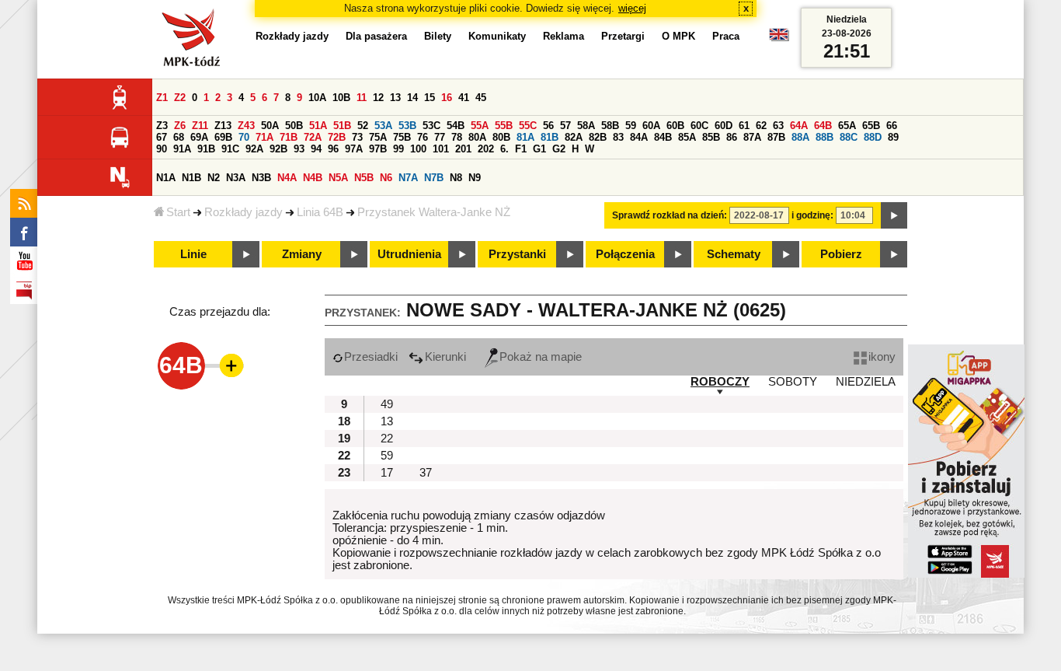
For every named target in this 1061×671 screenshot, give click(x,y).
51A (318, 125)
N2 (213, 177)
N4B (312, 177)
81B (549, 137)
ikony (882, 357)
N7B (434, 177)
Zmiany (302, 254)
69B (223, 137)
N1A (166, 177)
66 (891, 125)
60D (723, 125)
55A (480, 125)
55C (528, 125)
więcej (632, 8)
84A (639, 137)
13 (395, 97)
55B (504, 125)
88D (873, 137)
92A (254, 149)
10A (317, 97)
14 (412, 97)
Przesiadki (371, 357)
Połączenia (625, 254)
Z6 (180, 125)
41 (463, 97)
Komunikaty (497, 36)
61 (744, 125)
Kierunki (445, 357)
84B (663, 137)
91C (230, 149)
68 (178, 137)
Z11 (200, 125)
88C (848, 137)
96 (333, 149)
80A (477, 137)
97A (354, 149)
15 (429, 97)
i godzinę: (812, 215)
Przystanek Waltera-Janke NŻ (433, 212)
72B (337, 137)
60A (651, 125)
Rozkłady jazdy (243, 212)
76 (422, 137)
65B (871, 125)
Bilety (437, 36)
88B (824, 137)
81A (525, 137)
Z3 (162, 125)
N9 (474, 177)
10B (341, 97)
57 (565, 125)
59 (630, 125)
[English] (779, 38)
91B (206, 149)
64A (799, 125)
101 (441, 149)
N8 (456, 177)
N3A (235, 177)
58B (610, 125)
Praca (725, 36)
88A (800, 137)
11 (362, 97)
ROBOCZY (720, 382)
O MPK (678, 36)
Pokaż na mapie (540, 357)
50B (294, 125)
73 (357, 137)
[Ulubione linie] (227, 365)
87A (752, 137)
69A (199, 137)
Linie (193, 254)
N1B (191, 177)
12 (378, 97)
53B (407, 125)
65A (847, 125)
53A (383, 125)
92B (278, 149)
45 (480, 97)
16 (446, 97)
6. (504, 149)
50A (270, 125)
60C (699, 125)
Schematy (733, 254)
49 (387, 404)
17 (387, 473)
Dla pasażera (376, 36)
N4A (287, 177)
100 (418, 149)
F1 (521, 149)
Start (178, 212)
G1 (539, 149)
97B (378, 149)
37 (425, 473)
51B (342, 125)
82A (574, 137)
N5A (338, 177)
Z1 (162, 97)
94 (316, 149)
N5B (364, 177)
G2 (558, 149)
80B (501, 137)
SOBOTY (792, 382)
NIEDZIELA (866, 382)
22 (387, 438)
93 (299, 149)
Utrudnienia (409, 254)
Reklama (563, 36)
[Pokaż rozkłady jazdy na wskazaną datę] (894, 215)
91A (182, 149)
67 (161, 137)
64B (823, 125)
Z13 (222, 125)
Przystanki (517, 254)
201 (463, 149)
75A (378, 137)
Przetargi (623, 36)
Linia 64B (320, 212)
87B (776, 137)
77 (439, 137)
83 (618, 137)
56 (548, 125)
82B (598, 137)
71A (264, 137)
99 (398, 149)
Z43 (246, 125)
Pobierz (841, 254)
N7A (408, 177)
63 (778, 125)
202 (486, 149)
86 (731, 137)
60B (675, 125)
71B (288, 137)
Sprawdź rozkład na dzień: (669, 215)
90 (161, 149)
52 (362, 125)
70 (243, 137)
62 (761, 125)
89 (893, 137)
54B (455, 125)
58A (586, 125)
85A (687, 137)
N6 (386, 177)
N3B (261, 177)
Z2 (180, 97)
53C (431, 125)
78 (456, 137)
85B (711, 137)
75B (402, 137)
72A (313, 137)
